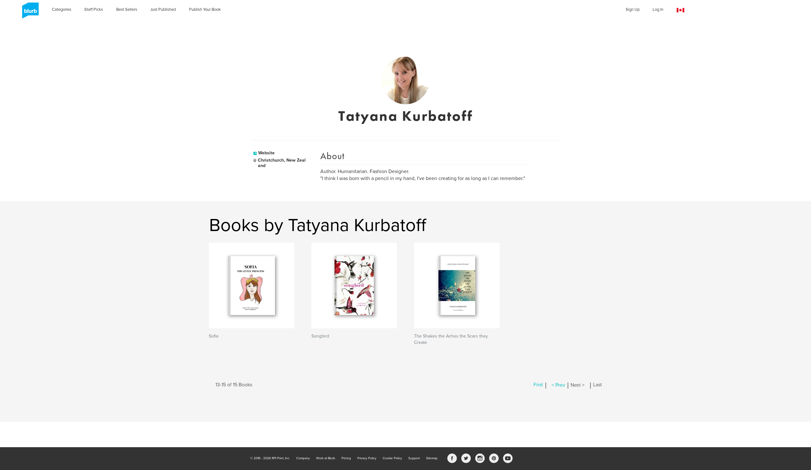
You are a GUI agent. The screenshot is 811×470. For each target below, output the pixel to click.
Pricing (346, 458)
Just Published (163, 9)
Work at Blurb (325, 458)
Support (414, 458)
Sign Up (633, 9)
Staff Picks (93, 9)
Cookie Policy (392, 458)
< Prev (558, 385)
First (538, 385)
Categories (61, 9)
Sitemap (431, 458)
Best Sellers (126, 9)
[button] (680, 10)
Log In (658, 9)
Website (266, 153)
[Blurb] (28, 13)
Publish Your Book (205, 9)
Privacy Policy (366, 458)
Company (303, 458)
